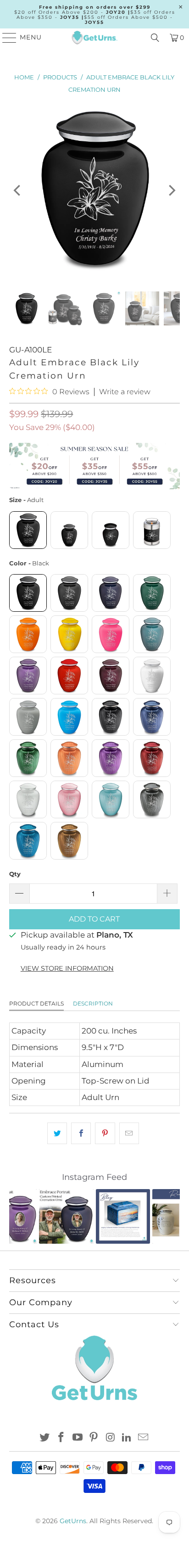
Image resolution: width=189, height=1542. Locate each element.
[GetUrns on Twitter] (45, 1438)
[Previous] (18, 190)
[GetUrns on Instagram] (110, 1438)
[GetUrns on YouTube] (77, 1438)
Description (93, 1003)
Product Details (36, 1003)
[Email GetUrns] (143, 1438)
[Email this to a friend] (129, 1133)
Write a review (124, 392)
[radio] (28, 530)
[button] (21, 1216)
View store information (67, 968)
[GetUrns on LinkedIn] (127, 1438)
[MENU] (5, 37)
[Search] (155, 37)
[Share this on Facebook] (81, 1133)
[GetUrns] (94, 37)
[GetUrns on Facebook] (61, 1438)
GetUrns (73, 1521)
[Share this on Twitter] (57, 1133)
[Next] (171, 190)
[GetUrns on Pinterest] (94, 1438)
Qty (15, 873)
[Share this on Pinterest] (105, 1133)
